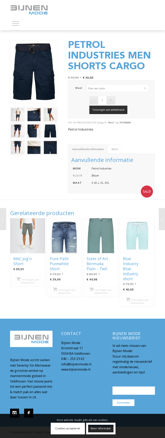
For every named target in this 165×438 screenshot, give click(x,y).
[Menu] (15, 23)
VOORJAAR (125, 122)
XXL (106, 182)
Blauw (95, 175)
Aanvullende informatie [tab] (88, 149)
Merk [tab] (115, 149)
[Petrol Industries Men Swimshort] (162, 219)
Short (111, 122)
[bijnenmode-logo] (32, 10)
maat (78, 87)
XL (101, 182)
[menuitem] (15, 24)
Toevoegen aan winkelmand (108, 109)
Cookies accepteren (67, 428)
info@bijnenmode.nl (76, 364)
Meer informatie (101, 428)
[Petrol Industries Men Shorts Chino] (3, 219)
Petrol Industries (80, 129)
